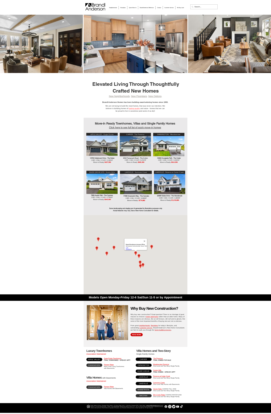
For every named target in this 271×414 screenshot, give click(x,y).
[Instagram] (169, 406)
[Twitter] (173, 406)
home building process (163, 330)
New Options (155, 96)
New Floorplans (139, 96)
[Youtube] (177, 406)
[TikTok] (181, 406)
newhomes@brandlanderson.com (153, 405)
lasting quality (134, 108)
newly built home (152, 317)
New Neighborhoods (119, 96)
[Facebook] (166, 406)
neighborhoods (144, 325)
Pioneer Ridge (109, 365)
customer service (145, 328)
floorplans (154, 325)
